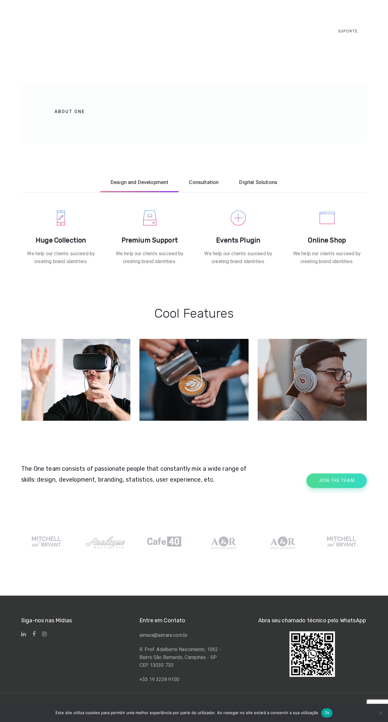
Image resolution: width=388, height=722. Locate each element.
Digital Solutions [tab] (258, 182)
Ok (327, 712)
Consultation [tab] (204, 182)
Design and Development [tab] (140, 182)
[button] (342, 7)
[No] (380, 713)
